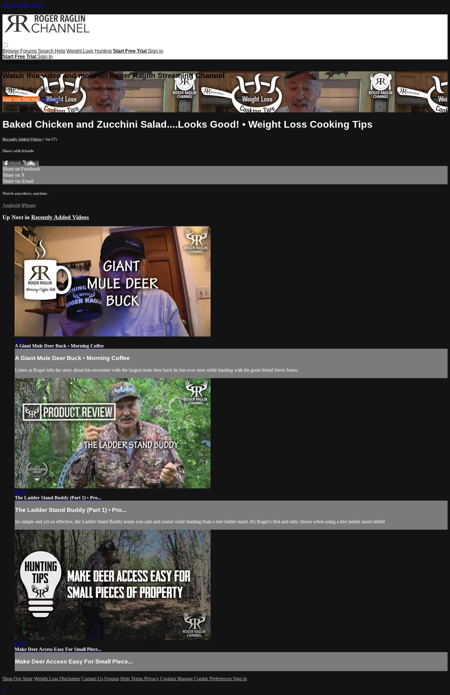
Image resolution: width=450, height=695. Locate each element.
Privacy (152, 678)
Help (60, 51)
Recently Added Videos (22, 139)
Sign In (45, 56)
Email (33, 163)
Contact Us (92, 678)
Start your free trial (21, 99)
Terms (137, 678)
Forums (29, 51)
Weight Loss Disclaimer (57, 678)
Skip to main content (22, 5)
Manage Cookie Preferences (205, 678)
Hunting (103, 51)
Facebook (12, 163)
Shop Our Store (17, 678)
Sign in (155, 51)
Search (46, 51)
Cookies (168, 678)
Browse (11, 51)
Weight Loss (79, 51)
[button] (6, 45)
